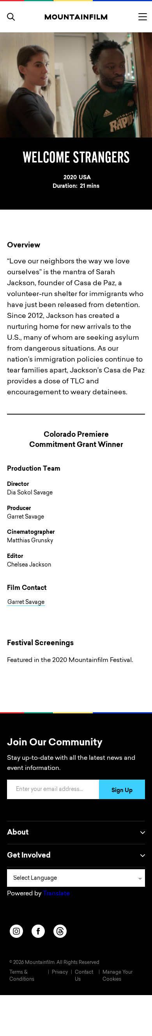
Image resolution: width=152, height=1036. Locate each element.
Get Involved (29, 856)
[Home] (76, 16)
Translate (56, 894)
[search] (11, 16)
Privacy (60, 972)
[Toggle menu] (142, 16)
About (17, 833)
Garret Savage (25, 602)
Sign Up (122, 791)
